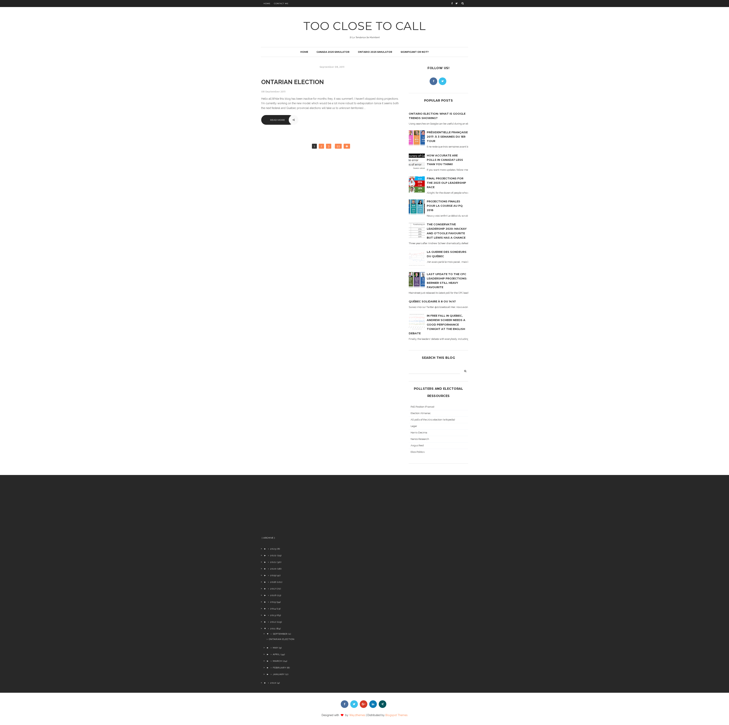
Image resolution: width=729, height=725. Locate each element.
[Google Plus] (363, 704)
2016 (273, 595)
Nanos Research (420, 439)
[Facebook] (433, 81)
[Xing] (382, 704)
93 (338, 146)
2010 (273, 683)
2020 (273, 568)
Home (267, 3)
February (279, 667)
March (277, 661)
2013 (273, 615)
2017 (273, 588)
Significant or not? (415, 51)
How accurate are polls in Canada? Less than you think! (445, 160)
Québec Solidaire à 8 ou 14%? (432, 301)
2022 (273, 555)
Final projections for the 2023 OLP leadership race (446, 183)
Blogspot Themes (396, 715)
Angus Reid (417, 445)
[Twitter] (442, 81)
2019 (273, 575)
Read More (277, 119)
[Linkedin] (373, 704)
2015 (273, 602)
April (276, 654)
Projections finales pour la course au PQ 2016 (445, 206)
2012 (273, 622)
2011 (273, 628)
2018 (273, 582)
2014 (273, 608)
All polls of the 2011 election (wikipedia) (433, 419)
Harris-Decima (419, 432)
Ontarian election (292, 81)
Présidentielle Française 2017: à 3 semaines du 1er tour (447, 137)
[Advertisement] (291, 507)
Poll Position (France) (422, 406)
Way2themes (357, 715)
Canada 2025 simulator (333, 51)
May (275, 647)
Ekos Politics (417, 451)
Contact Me (281, 3)
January (279, 674)
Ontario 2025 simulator (375, 51)
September (280, 634)
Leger (414, 426)
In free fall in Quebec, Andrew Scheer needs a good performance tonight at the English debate (437, 324)
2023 (273, 548)
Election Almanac (421, 413)
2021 (273, 562)
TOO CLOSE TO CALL (364, 26)
